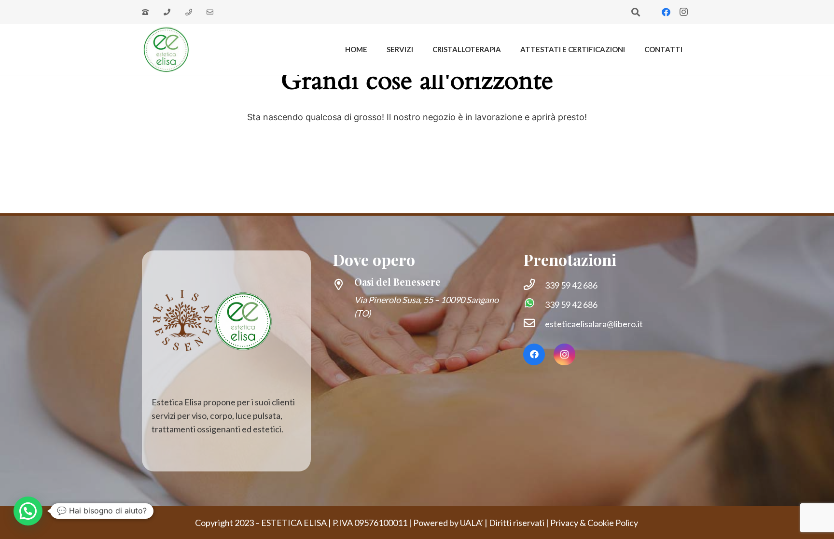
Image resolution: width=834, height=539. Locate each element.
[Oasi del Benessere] (343, 285)
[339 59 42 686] (534, 285)
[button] (635, 12)
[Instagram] (683, 12)
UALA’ (471, 522)
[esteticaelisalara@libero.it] (534, 324)
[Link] (147, 12)
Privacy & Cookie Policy (594, 522)
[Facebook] (666, 12)
